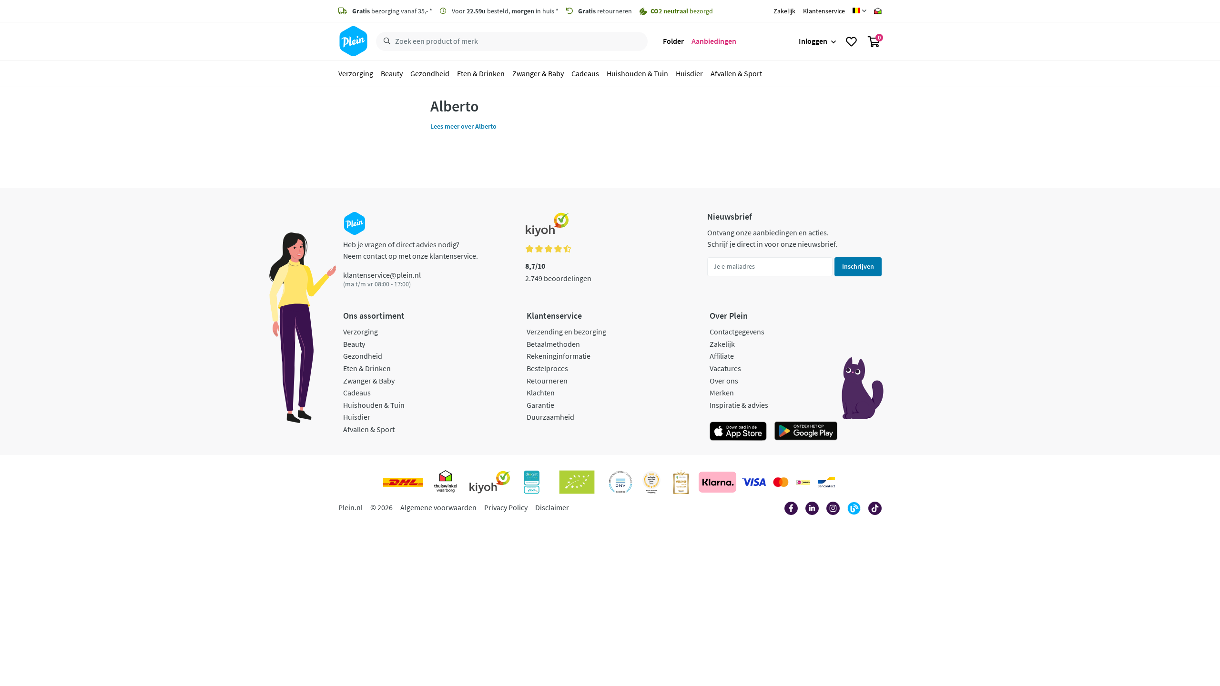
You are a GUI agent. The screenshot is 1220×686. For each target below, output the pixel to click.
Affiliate (722, 356)
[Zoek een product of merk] (385, 41)
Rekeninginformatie (558, 356)
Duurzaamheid (550, 417)
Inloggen (813, 41)
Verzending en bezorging (566, 331)
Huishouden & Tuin (637, 73)
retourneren (605, 11)
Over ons (724, 380)
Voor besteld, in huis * (504, 11)
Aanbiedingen (713, 41)
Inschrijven (858, 266)
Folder (673, 41)
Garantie (540, 405)
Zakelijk (784, 11)
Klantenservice (824, 11)
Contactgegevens (737, 331)
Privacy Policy (506, 507)
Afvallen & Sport (736, 73)
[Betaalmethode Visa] (754, 482)
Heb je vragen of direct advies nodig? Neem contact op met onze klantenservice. (410, 250)
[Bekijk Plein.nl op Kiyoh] (490, 482)
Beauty (392, 73)
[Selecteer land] (859, 11)
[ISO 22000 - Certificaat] (621, 482)
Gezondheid (429, 73)
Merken (722, 392)
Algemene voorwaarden (438, 507)
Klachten (541, 392)
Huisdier (689, 73)
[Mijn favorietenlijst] (851, 41)
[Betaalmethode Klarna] (717, 482)
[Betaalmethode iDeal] (803, 482)
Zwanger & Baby (538, 73)
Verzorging (355, 73)
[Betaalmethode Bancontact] (826, 482)
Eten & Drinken (481, 73)
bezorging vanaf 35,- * (392, 11)
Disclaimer (552, 507)
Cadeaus (585, 73)
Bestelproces (547, 368)
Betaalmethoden (553, 344)
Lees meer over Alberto (463, 126)
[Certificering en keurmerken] (577, 482)
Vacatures (725, 368)
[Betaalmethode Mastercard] (781, 482)
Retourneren (547, 380)
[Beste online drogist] (651, 482)
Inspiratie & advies (739, 405)
